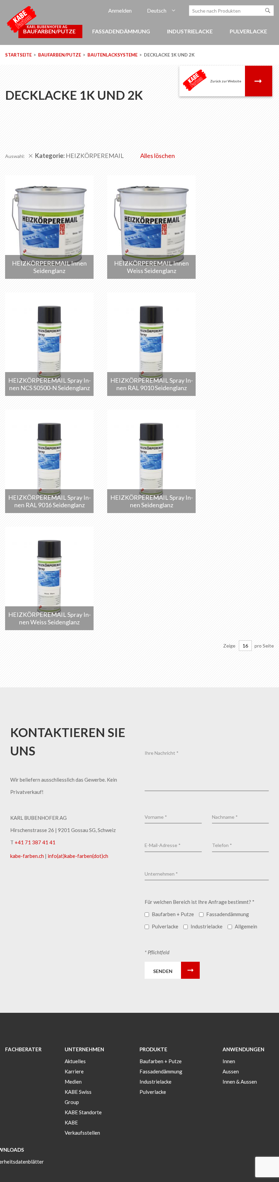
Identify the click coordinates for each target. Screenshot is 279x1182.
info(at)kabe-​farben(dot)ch (78, 856)
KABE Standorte (83, 1112)
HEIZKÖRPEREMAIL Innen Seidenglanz (49, 266)
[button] (161, 10)
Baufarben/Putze (60, 55)
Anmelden (120, 10)
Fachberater (23, 1049)
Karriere (74, 1071)
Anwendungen (243, 1049)
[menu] (139, 35)
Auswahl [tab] (14, 156)
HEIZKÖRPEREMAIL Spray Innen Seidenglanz (151, 501)
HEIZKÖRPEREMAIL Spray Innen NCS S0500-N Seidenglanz (49, 384)
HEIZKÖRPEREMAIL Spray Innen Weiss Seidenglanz (49, 618)
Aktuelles (75, 1061)
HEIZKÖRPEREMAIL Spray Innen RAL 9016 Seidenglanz (49, 501)
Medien (73, 1082)
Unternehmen (84, 1049)
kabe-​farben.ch (27, 856)
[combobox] (231, 10)
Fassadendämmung (161, 1071)
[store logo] (37, 19)
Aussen (231, 1071)
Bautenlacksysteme (112, 55)
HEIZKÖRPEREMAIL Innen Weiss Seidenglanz (151, 266)
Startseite (19, 55)
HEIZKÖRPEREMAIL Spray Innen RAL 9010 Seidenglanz (151, 384)
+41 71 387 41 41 (35, 842)
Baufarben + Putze (161, 1061)
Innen (229, 1061)
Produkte (153, 1049)
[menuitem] (122, 31)
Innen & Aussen (240, 1082)
